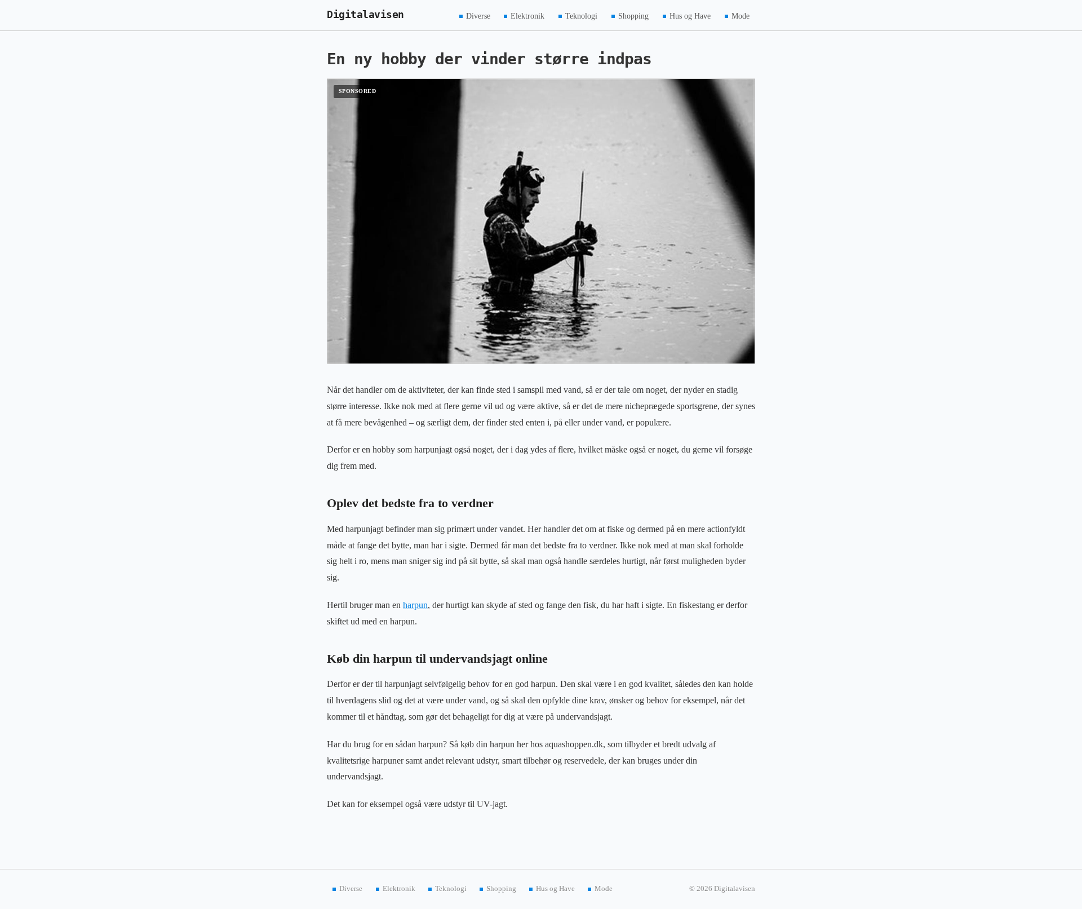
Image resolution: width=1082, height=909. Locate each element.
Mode (740, 15)
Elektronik (527, 15)
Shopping (633, 15)
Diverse (478, 15)
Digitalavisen (365, 14)
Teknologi (581, 15)
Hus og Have (690, 15)
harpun (415, 605)
